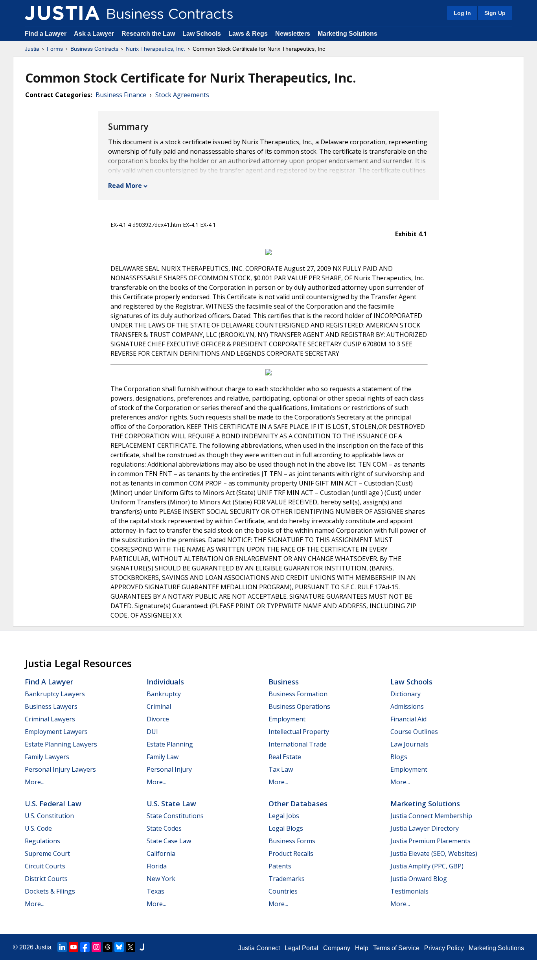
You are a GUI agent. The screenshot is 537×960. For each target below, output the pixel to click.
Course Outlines (414, 731)
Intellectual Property (298, 731)
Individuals (165, 681)
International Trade (297, 744)
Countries (283, 891)
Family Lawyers (47, 756)
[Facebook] (85, 947)
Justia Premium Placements (430, 841)
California (161, 853)
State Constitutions (175, 815)
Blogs (398, 756)
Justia (32, 49)
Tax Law (280, 769)
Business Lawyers (51, 706)
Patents (279, 866)
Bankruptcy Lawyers (55, 694)
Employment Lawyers (56, 731)
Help (361, 948)
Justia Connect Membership (431, 815)
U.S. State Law (171, 803)
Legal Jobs (283, 815)
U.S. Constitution (49, 815)
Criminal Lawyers (50, 719)
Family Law (162, 756)
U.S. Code (38, 828)
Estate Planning (170, 744)
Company (336, 948)
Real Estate (284, 756)
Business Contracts (94, 49)
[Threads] (107, 947)
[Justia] (62, 13)
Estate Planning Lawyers (61, 744)
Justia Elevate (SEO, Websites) (433, 853)
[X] (130, 947)
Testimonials (409, 891)
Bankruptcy (164, 694)
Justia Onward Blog (418, 878)
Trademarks (286, 878)
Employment (286, 719)
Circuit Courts (45, 866)
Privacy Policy (444, 948)
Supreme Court (47, 853)
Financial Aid (408, 719)
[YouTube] (73, 947)
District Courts (46, 878)
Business (283, 681)
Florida (157, 866)
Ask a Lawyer (95, 33)
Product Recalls (290, 853)
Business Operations (299, 706)
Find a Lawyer (45, 33)
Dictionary (405, 694)
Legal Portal (301, 948)
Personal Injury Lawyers (60, 769)
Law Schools (201, 33)
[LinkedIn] (62, 947)
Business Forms (291, 841)
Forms (55, 49)
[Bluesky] (119, 947)
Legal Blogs (285, 828)
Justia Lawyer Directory (424, 828)
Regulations (42, 841)
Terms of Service (396, 948)
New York (161, 878)
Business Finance (121, 94)
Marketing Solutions (347, 33)
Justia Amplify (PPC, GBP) (426, 866)
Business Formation (297, 694)
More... (34, 782)
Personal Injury (169, 769)
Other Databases (297, 803)
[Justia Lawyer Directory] (142, 947)
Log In (462, 13)
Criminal (159, 706)
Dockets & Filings (50, 891)
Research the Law (148, 33)
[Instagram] (96, 947)
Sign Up (495, 13)
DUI (152, 731)
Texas (155, 891)
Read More (125, 185)
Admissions (407, 706)
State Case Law (169, 841)
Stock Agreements (182, 94)
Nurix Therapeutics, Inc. (155, 49)
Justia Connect (259, 948)
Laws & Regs (248, 33)
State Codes (164, 828)
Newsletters (292, 33)
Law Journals (409, 744)
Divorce (158, 719)
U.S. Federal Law (53, 803)
